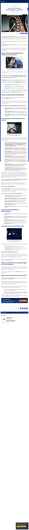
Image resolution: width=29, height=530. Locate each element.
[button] (19, 528)
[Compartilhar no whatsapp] (21, 33)
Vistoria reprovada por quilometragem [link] (17, 4)
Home (7, 4)
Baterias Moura (16, 11)
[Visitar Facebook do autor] (7, 321)
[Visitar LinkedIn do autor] (10, 321)
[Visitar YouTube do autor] (14, 321)
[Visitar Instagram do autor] (9, 321)
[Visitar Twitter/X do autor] (12, 321)
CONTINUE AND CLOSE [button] (23, 526)
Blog (10, 4)
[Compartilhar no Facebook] (23, 33)
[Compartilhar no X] (27, 33)
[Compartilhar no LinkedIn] (25, 33)
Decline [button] (18, 526)
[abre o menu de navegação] (27, 1)
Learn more (23, 524)
